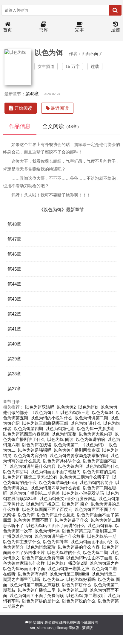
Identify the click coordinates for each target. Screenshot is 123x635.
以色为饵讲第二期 (91, 417)
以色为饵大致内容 (95, 434)
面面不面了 (92, 53)
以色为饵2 (66, 407)
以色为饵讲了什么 (71, 520)
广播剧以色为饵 (17, 536)
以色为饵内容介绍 (30, 455)
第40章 (14, 343)
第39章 (14, 358)
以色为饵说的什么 (79, 601)
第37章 (14, 388)
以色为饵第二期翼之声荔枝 (35, 584)
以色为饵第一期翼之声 (68, 568)
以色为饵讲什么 (76, 584)
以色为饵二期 (95, 552)
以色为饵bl (88, 407)
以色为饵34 (102, 412)
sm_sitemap (40, 628)
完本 (79, 29)
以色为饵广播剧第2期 (67, 563)
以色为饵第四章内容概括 (26, 434)
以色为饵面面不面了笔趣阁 (55, 471)
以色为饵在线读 (36, 444)
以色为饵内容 (70, 466)
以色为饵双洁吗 (39, 407)
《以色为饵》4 (44, 412)
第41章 (14, 328)
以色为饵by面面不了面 (24, 568)
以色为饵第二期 (72, 590)
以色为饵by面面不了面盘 (89, 557)
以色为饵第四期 (28, 428)
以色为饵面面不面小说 (91, 541)
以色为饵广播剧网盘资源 (77, 450)
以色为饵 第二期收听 (85, 595)
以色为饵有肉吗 (32, 574)
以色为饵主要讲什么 (22, 541)
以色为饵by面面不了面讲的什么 (55, 525)
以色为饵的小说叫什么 (51, 417)
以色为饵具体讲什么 (62, 461)
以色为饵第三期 (75, 412)
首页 (7, 29)
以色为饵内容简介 (96, 482)
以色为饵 (26, 514)
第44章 (14, 284)
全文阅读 (61, 126)
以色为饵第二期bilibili (69, 574)
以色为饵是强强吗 (34, 450)
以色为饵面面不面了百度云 (47, 509)
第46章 (14, 254)
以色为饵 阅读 (60, 439)
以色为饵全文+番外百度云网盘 (67, 498)
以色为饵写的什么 (102, 466)
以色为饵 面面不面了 (33, 520)
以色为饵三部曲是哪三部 (45, 423)
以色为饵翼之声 (104, 563)
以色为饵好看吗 (81, 579)
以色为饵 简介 (75, 504)
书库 (43, 29)
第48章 (32, 93)
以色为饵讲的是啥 (99, 471)
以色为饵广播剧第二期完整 (35, 493)
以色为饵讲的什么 (64, 552)
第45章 (14, 269)
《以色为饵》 (93, 444)
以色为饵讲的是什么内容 (33, 466)
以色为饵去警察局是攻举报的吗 (79, 455)
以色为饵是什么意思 (56, 514)
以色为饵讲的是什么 (41, 601)
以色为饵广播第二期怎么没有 (30, 477)
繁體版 (87, 628)
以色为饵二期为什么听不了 (85, 477)
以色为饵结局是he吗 (58, 482)
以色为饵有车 (100, 525)
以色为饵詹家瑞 (41, 547)
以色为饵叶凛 (47, 531)
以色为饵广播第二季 (37, 590)
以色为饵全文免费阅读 (43, 557)
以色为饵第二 (66, 444)
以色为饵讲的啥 (90, 439)
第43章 (14, 298)
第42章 (14, 313)
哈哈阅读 (36, 622)
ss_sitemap (59, 628)
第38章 (14, 373)
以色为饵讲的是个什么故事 (60, 536)
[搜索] (115, 10)
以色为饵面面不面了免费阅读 (37, 595)
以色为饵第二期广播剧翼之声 (89, 531)
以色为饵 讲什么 (85, 423)
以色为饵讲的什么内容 (79, 547)
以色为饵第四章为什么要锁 (55, 487)
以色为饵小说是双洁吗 (83, 493)
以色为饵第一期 (101, 536)
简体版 (73, 628)
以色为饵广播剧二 (43, 504)
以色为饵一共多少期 (96, 428)
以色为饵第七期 (60, 428)
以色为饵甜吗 (15, 471)
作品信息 (19, 126)
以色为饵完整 (63, 434)
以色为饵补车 (55, 541)
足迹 (115, 29)
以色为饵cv (53, 579)
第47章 (14, 239)
